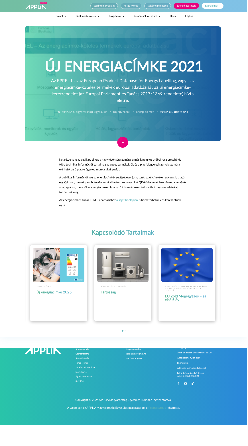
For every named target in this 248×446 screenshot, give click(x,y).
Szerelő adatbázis (186, 6)
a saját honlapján (127, 200)
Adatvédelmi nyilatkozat (188, 358)
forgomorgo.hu (133, 349)
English (189, 16)
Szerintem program (104, 6)
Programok (115, 16)
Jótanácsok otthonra (145, 16)
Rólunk (60, 16)
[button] (216, 283)
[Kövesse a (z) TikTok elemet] (193, 383)
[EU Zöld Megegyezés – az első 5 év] (187, 265)
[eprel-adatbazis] (122, 146)
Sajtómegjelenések (157, 6)
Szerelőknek (211, 6)
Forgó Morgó (131, 6)
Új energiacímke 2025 (54, 292)
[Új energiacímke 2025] (58, 265)
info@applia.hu (184, 348)
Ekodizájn (186, 287)
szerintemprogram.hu (136, 354)
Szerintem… (81, 372)
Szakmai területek (86, 16)
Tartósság (108, 292)
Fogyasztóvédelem (175, 289)
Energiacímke (43, 287)
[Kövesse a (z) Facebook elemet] (178, 383)
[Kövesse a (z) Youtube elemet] (185, 383)
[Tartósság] (123, 265)
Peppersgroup (157, 407)
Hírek (173, 16)
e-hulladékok (172, 287)
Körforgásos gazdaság (114, 287)
